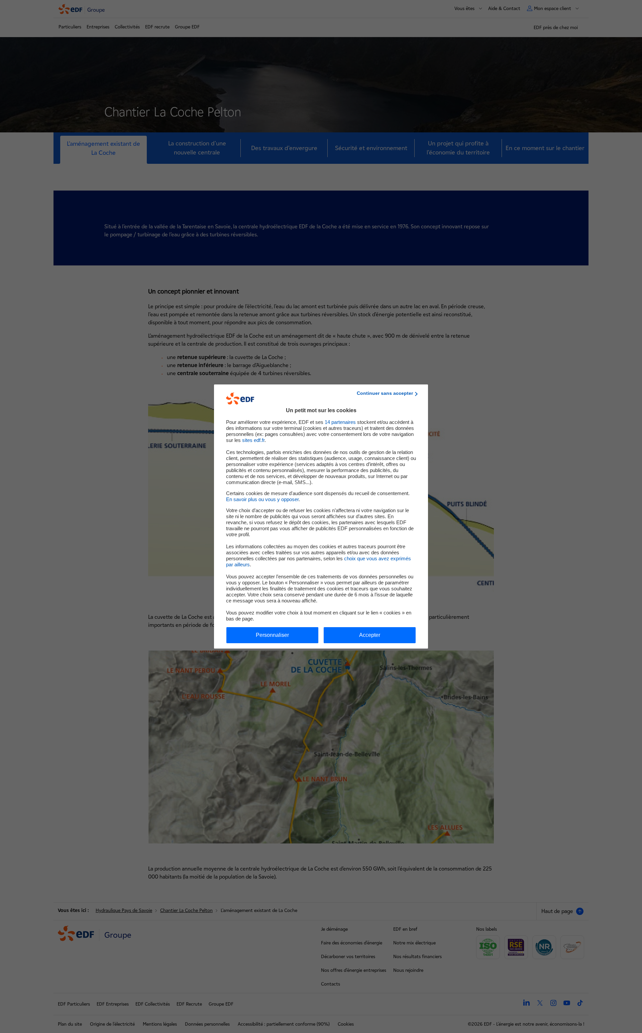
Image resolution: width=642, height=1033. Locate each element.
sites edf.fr (253, 440)
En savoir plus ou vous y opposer (262, 499)
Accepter (369, 635)
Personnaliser (272, 635)
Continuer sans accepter (385, 393)
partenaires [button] (340, 422)
